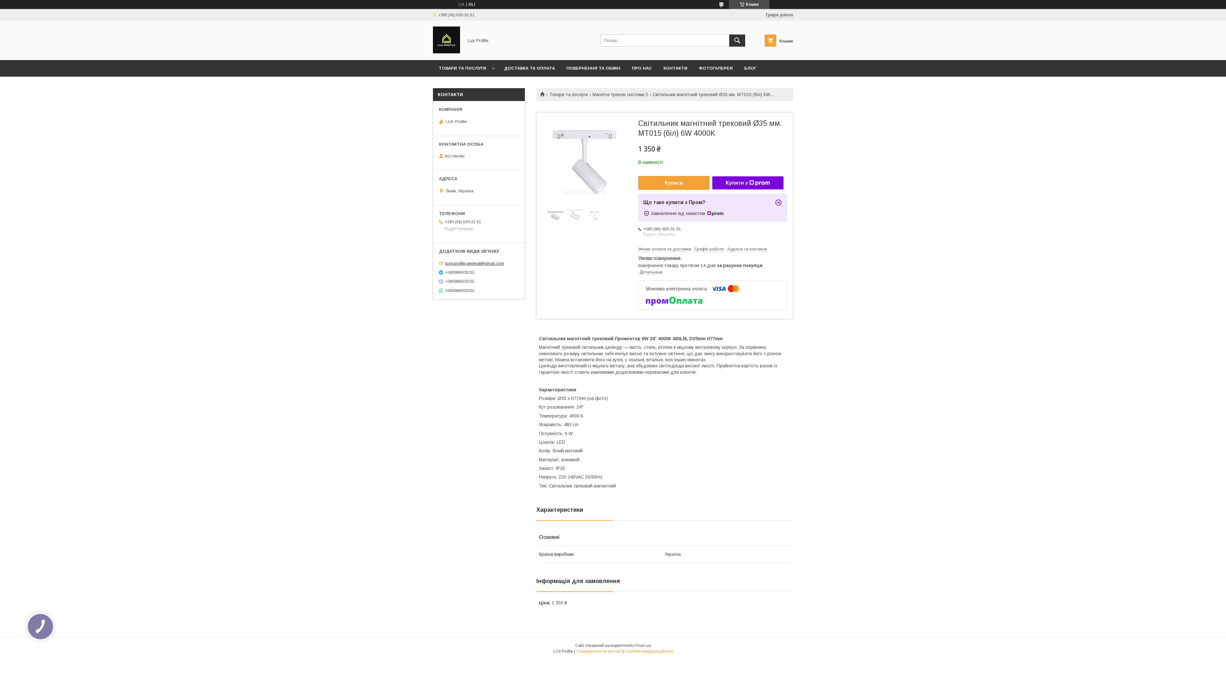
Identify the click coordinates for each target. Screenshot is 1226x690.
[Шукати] (737, 40)
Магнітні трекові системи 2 (620, 94)
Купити (674, 183)
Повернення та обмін (593, 68)
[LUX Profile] (446, 51)
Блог (750, 68)
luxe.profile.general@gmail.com (474, 263)
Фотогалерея (716, 68)
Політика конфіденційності (648, 651)
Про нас (642, 68)
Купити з (737, 183)
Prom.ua (643, 645)
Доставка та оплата (529, 68)
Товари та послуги (462, 68)
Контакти (675, 68)
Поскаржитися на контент (599, 651)
